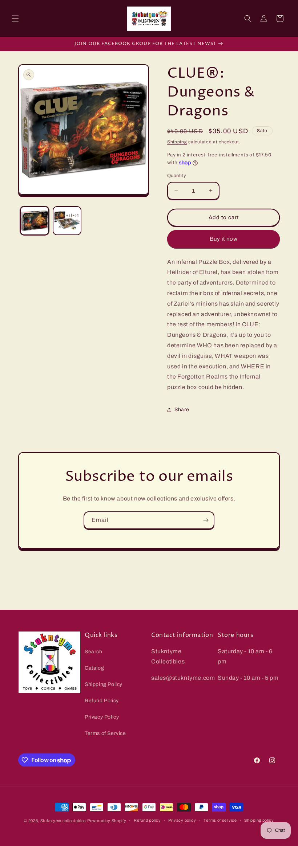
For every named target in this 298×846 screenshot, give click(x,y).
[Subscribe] (206, 520)
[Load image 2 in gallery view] (67, 220)
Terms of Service (105, 733)
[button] (15, 18)
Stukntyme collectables (63, 820)
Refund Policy (102, 700)
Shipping (177, 141)
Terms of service (220, 820)
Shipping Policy (103, 684)
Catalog (94, 668)
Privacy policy (182, 820)
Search (93, 651)
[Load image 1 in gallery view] (34, 220)
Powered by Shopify (106, 820)
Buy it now (224, 239)
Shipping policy (259, 820)
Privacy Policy (102, 717)
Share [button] (181, 409)
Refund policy (147, 820)
